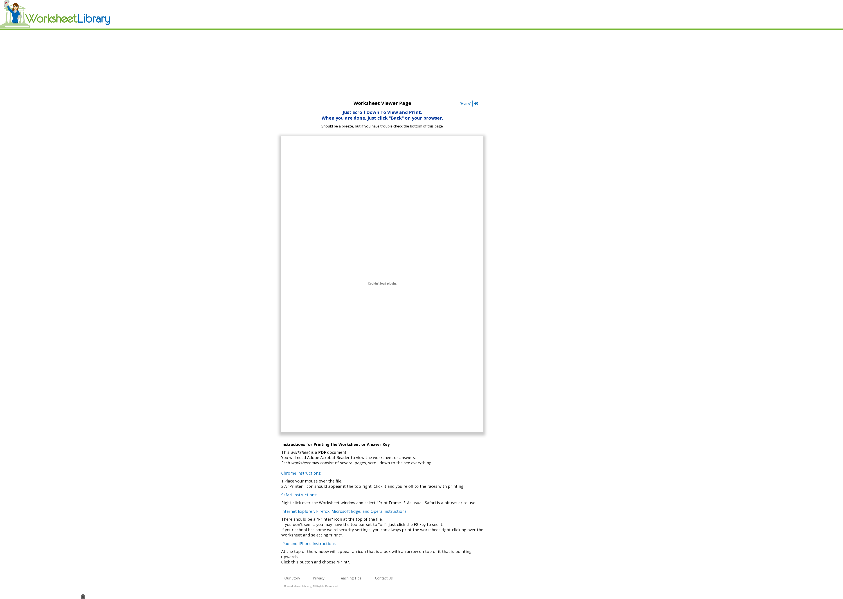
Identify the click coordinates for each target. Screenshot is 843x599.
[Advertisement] (421, 62)
